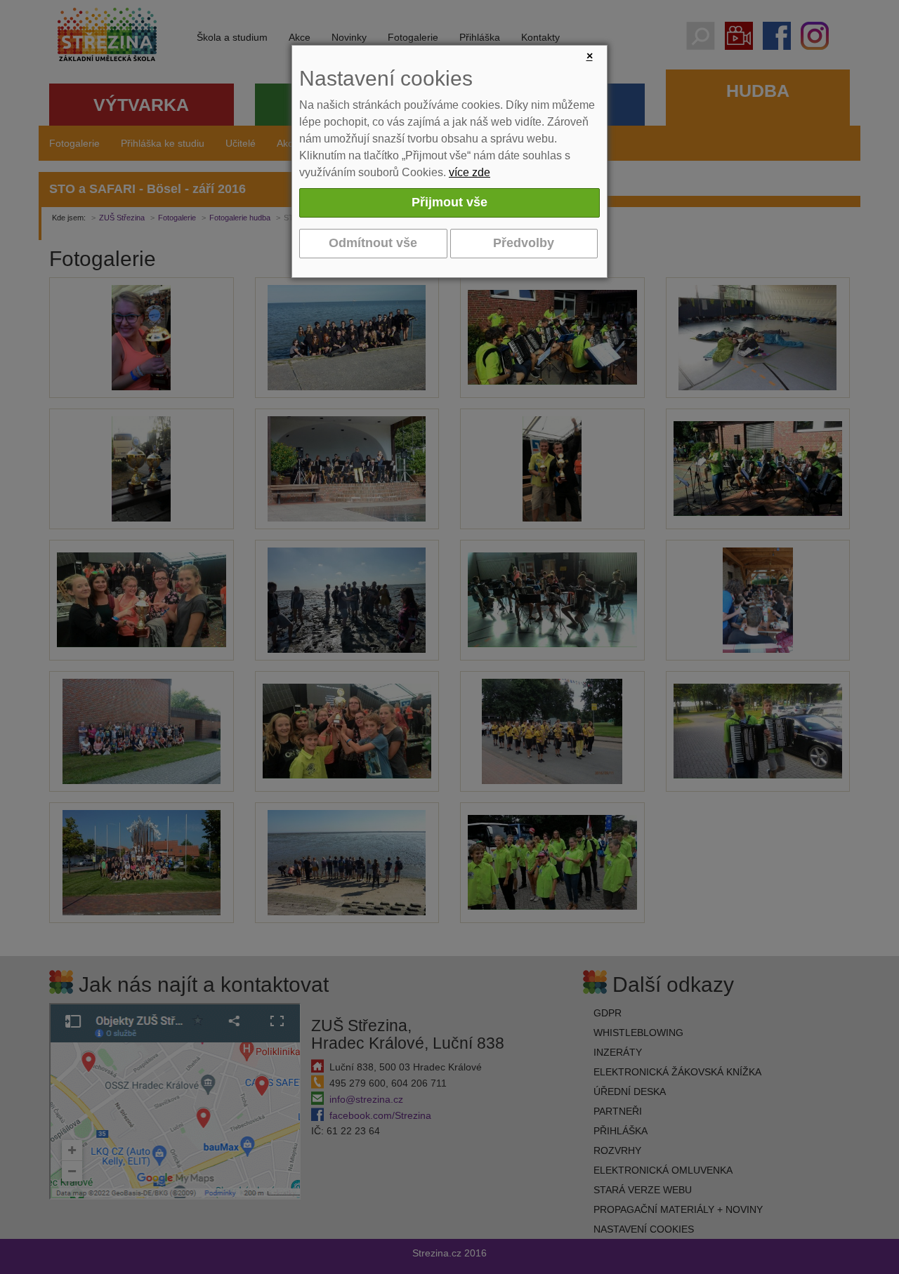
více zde (469, 172)
